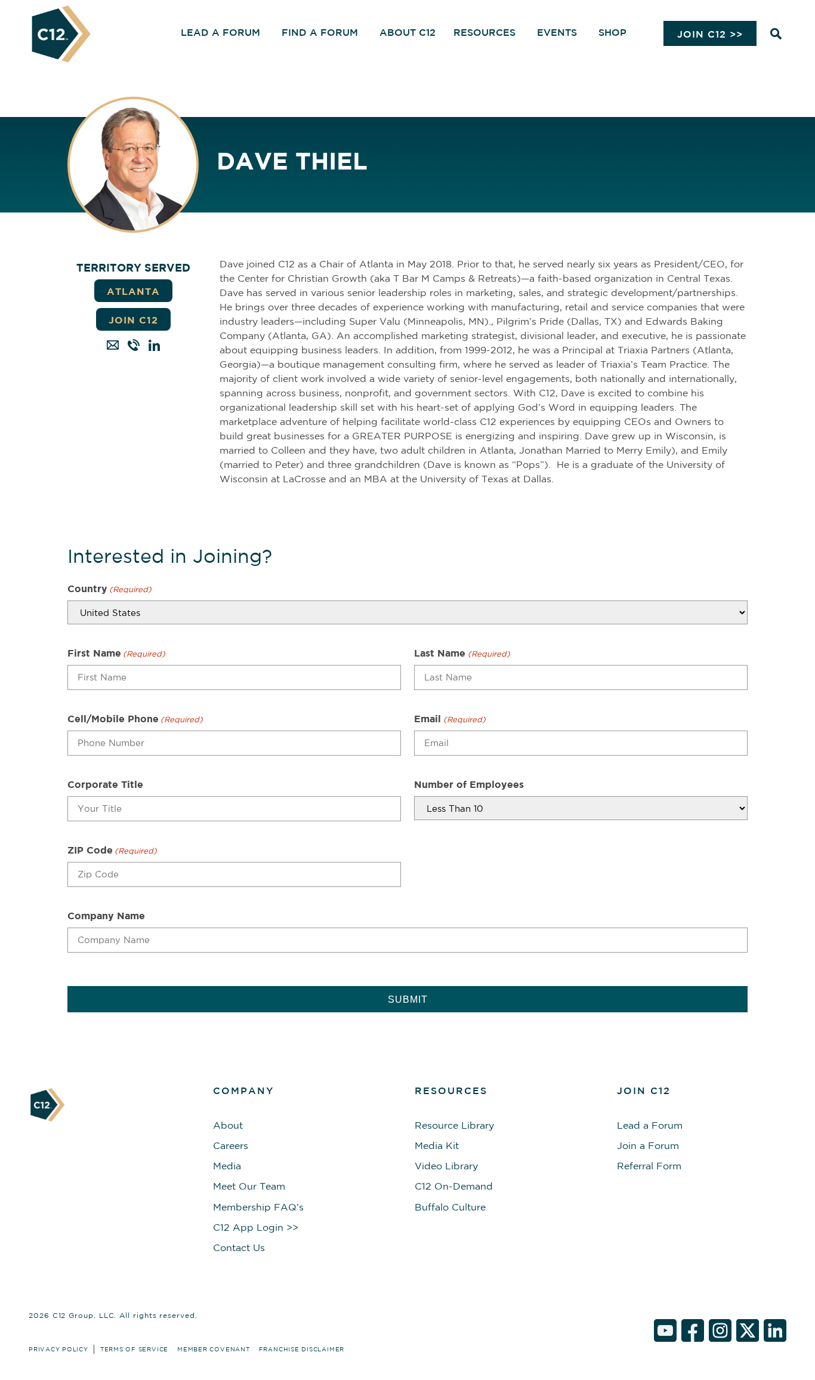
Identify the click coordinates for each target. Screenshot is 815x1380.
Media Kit (437, 1145)
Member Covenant (213, 1349)
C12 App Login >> (255, 1227)
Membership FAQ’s (258, 1207)
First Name (116, 653)
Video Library (446, 1165)
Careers (230, 1145)
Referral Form (649, 1165)
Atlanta (133, 291)
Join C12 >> (710, 34)
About (228, 1125)
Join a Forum (648, 1145)
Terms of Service (134, 1349)
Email (449, 718)
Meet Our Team (249, 1186)
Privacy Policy (58, 1349)
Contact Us (239, 1247)
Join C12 (133, 320)
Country (109, 588)
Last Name (462, 653)
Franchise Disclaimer (301, 1349)
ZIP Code (112, 850)
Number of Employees (469, 784)
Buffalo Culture (450, 1207)
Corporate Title (105, 784)
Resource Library (454, 1125)
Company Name (106, 915)
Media (227, 1165)
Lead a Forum (650, 1125)
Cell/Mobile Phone (135, 718)
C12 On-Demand (454, 1186)
